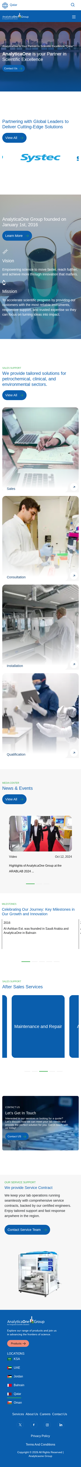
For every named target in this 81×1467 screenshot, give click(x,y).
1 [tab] (25, 961)
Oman (18, 1402)
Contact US (14, 1136)
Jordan (18, 1376)
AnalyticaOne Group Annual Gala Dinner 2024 (40, 865)
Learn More (14, 236)
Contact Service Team (24, 1230)
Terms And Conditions (40, 1444)
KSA (17, 1359)
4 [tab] (49, 961)
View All (11, 138)
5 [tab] (57, 961)
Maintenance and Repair (38, 1026)
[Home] (15, 16)
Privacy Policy (40, 1436)
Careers (45, 1414)
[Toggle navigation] (74, 16)
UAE (17, 1367)
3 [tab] (42, 961)
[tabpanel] (40, 158)
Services (18, 1414)
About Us (32, 1414)
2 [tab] (34, 961)
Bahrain (19, 1385)
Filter (73, 5)
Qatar (17, 1393)
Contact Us (10, 68)
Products (16, 1343)
